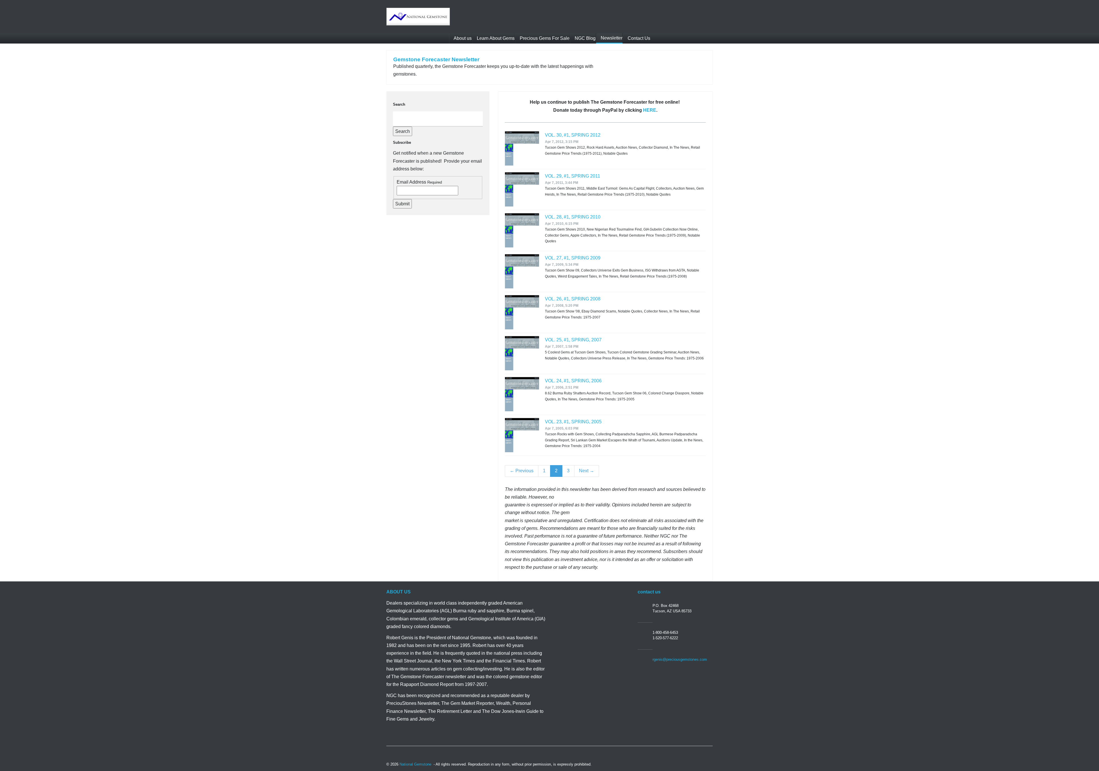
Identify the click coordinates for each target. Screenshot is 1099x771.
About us (462, 38)
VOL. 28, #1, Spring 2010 (572, 217)
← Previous (521, 470)
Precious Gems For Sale (544, 38)
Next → (586, 470)
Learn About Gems (495, 38)
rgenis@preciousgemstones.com (680, 659)
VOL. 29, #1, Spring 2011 (572, 176)
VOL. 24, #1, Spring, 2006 (573, 380)
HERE (649, 110)
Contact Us (638, 38)
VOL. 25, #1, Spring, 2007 (573, 339)
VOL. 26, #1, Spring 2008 (572, 298)
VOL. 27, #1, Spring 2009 (572, 257)
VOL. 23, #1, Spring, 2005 (573, 421)
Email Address (411, 182)
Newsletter (611, 38)
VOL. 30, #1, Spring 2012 (572, 135)
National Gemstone (415, 764)
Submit (402, 203)
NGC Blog (585, 38)
